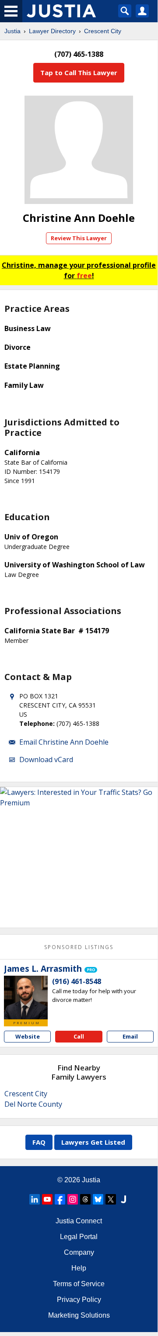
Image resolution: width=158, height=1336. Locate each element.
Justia (12, 31)
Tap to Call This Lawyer (78, 72)
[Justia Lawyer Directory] (123, 1199)
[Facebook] (60, 1199)
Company (79, 1252)
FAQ (39, 1142)
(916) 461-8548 (76, 981)
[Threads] (85, 1199)
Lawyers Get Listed (93, 1142)
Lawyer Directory (52, 31)
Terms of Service (79, 1284)
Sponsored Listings (78, 947)
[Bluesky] (98, 1199)
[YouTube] (47, 1199)
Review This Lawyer (79, 238)
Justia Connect (79, 1221)
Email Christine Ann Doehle (64, 742)
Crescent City (102, 31)
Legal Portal (79, 1236)
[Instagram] (72, 1199)
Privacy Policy (79, 1299)
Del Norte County (33, 1104)
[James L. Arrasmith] (26, 997)
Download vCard (46, 759)
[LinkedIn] (34, 1199)
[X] (110, 1199)
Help (78, 1268)
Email (130, 1036)
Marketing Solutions (79, 1315)
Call (79, 1036)
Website (27, 1036)
